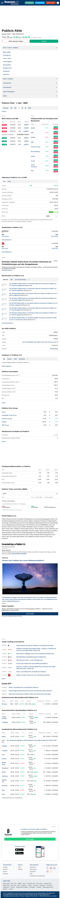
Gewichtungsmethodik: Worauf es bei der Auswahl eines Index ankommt (30, 691)
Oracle (33, 161)
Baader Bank (4, 763)
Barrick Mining (35, 151)
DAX (24, 883)
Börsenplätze (7, 65)
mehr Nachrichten (7, 323)
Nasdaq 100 (47, 883)
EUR (4, 181)
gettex (4, 736)
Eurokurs (49, 885)
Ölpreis (5, 889)
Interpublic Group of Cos (9, 415)
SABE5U (26, 138)
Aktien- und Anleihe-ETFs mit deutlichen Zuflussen (31, 672)
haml (3, 794)
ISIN (13, 34)
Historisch (6, 74)
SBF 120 (47, 342)
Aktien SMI (6, 883)
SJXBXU (26, 125)
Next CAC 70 (54, 342)
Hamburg (5, 776)
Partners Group (35, 147)
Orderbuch (6, 71)
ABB (32, 142)
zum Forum (5, 548)
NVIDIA (33, 137)
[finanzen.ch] (11, 2)
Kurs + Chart (6, 52)
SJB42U (26, 141)
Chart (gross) (7, 55)
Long (55, 127)
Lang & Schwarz (4, 717)
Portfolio (39, 887)
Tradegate (5, 722)
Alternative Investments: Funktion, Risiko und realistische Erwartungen (30, 694)
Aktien (30, 885)
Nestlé (33, 128)
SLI (15, 883)
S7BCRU (26, 128)
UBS (32, 132)
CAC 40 (24, 342)
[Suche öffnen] (58, 3)
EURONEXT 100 (31, 342)
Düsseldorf (5, 768)
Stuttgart (4, 746)
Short (55, 128)
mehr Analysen (6, 366)
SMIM (19, 883)
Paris (3, 754)
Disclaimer (33, 871)
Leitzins (11, 889)
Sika (32, 170)
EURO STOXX (41, 342)
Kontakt (5, 867)
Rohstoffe (32, 887)
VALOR (4, 34)
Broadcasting (54, 349)
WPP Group (5, 425)
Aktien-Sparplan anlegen (16, 41)
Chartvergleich (7, 61)
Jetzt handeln (30, 614)
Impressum (33, 867)
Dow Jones (39, 883)
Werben (20, 869)
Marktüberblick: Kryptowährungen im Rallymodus (31, 657)
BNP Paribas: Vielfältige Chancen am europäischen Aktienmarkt (35, 653)
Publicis (4, 422)
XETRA (4, 772)
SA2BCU (26, 144)
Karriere (5, 869)
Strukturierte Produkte (22, 887)
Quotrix (4, 759)
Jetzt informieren (7, 270)
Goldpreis (24, 885)
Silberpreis (6, 887)
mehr (9, 181)
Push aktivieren (6, 240)
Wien (3, 790)
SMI (18, 885)
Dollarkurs (42, 885)
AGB (31, 873)
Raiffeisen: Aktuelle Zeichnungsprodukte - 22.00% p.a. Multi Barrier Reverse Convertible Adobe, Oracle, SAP (36, 649)
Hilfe (19, 867)
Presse (5, 871)
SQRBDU (26, 131)
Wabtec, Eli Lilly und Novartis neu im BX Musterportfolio (33, 675)
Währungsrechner (48, 887)
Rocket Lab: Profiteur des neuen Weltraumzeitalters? (32, 663)
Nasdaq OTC (4, 781)
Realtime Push (7, 68)
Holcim (33, 156)
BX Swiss (4, 704)
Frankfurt (5, 751)
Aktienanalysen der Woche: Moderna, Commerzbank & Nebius (35, 645)
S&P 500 (13, 885)
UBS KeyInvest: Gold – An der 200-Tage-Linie (29, 660)
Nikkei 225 (6, 885)
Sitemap (5, 873)
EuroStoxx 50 (31, 883)
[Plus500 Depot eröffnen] (13, 4)
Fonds (12, 887)
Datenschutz (33, 869)
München (5, 785)
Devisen (35, 885)
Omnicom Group (7, 418)
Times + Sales (7, 58)
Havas (4, 412)
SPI (12, 883)
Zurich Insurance (34, 166)
